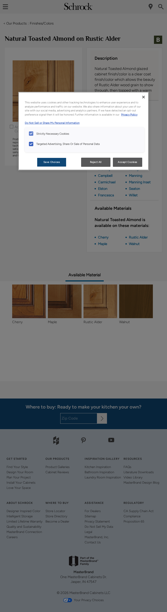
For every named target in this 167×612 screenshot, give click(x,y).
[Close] (143, 97)
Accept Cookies (127, 162)
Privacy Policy (129, 114)
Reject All (96, 162)
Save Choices (51, 162)
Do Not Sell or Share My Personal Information (52, 122)
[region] (83, 131)
